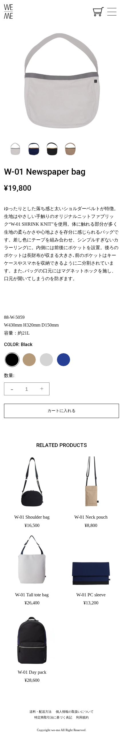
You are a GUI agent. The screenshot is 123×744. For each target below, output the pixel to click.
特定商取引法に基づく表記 (53, 717)
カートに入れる (61, 410)
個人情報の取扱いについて (75, 711)
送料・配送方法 (40, 711)
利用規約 (82, 717)
